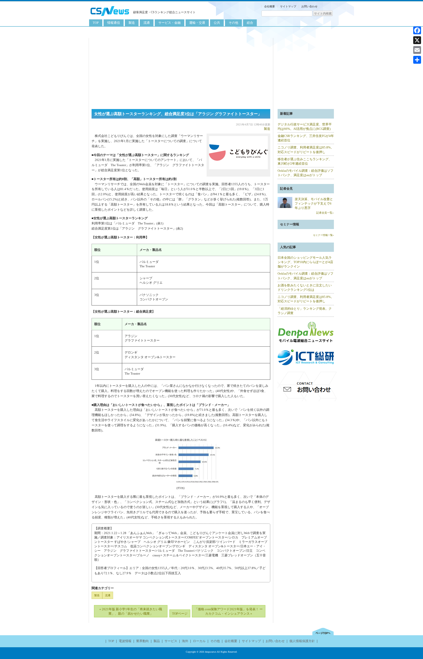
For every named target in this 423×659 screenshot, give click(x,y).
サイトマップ (288, 6)
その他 (233, 22)
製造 (132, 22)
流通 (146, 22)
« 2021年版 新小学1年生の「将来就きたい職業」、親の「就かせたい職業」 (130, 611)
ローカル (199, 641)
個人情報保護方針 (302, 641)
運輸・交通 (197, 22)
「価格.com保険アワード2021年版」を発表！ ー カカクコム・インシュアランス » (229, 611)
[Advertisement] (211, 72)
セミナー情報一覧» (323, 235)
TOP (96, 22)
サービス (170, 641)
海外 (185, 641)
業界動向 (142, 641)
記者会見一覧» (325, 212)
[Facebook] (417, 30)
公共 (217, 22)
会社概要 (269, 6)
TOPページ (180, 613)
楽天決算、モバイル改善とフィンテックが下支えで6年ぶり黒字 (314, 203)
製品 (156, 641)
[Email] (417, 50)
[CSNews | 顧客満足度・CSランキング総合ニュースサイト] (110, 16)
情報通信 (113, 22)
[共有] (417, 60)
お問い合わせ (309, 6)
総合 (250, 22)
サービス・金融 (169, 22)
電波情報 (125, 641)
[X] (417, 40)
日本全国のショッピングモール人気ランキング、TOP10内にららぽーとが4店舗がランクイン (305, 262)
